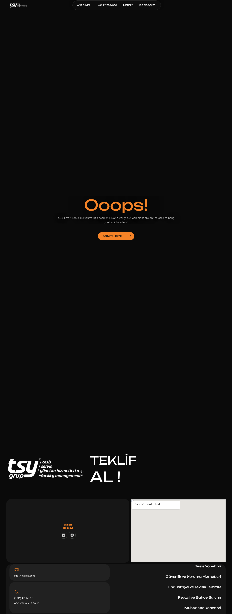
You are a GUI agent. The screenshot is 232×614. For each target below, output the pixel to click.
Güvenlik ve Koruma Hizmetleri (193, 577)
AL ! (105, 477)
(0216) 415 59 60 (23, 598)
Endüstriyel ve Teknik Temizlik (194, 587)
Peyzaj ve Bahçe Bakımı (199, 597)
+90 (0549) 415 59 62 (27, 603)
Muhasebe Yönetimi (202, 608)
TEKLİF (113, 460)
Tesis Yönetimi (208, 566)
